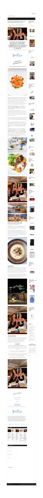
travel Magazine (15, 420)
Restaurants (16, 22)
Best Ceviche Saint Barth (19, 416)
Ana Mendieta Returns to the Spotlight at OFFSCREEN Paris (32, 330)
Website (10, 454)
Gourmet (23, 21)
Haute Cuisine (10, 22)
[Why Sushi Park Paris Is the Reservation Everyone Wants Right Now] (9, 431)
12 (31, 349)
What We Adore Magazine (21, 420)
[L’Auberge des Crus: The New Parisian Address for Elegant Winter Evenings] (17, 431)
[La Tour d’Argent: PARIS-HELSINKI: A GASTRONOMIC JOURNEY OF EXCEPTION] (21, 431)
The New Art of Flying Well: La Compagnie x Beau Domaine (32, 339)
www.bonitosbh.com (17, 404)
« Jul (29, 355)
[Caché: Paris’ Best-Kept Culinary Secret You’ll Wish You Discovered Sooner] (13, 431)
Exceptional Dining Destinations (14, 21)
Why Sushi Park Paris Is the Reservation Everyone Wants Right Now (9, 436)
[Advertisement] (21, 6)
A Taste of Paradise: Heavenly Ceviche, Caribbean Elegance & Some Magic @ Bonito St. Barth (25, 437)
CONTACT (11, 484)
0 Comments (18, 50)
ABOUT (8, 484)
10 (29, 349)
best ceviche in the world (12, 416)
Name (10, 447)
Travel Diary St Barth (10, 420)
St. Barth (21, 22)
